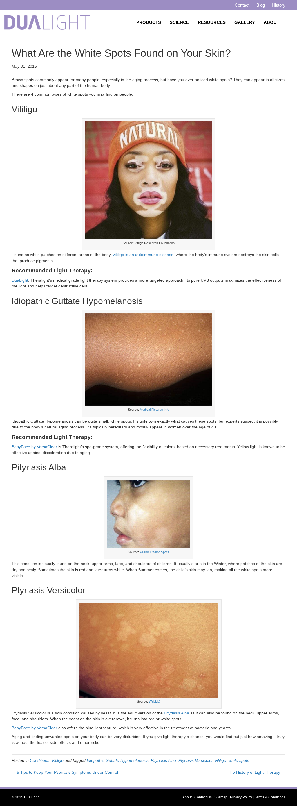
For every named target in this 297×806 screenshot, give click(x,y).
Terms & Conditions (270, 797)
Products (148, 22)
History (278, 5)
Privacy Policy (241, 797)
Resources (212, 22)
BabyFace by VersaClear (34, 446)
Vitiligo (58, 760)
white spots (239, 760)
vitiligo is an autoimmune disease (143, 254)
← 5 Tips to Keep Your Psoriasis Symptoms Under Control (65, 772)
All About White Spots (154, 552)
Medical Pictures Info (154, 409)
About (271, 22)
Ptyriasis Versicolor (195, 760)
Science (179, 22)
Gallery (244, 22)
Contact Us (203, 797)
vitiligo (220, 760)
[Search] (288, 22)
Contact (242, 5)
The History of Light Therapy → (256, 772)
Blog (260, 5)
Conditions (39, 760)
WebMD (154, 701)
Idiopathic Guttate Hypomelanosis (117, 760)
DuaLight (20, 280)
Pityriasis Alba (176, 713)
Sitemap (220, 797)
